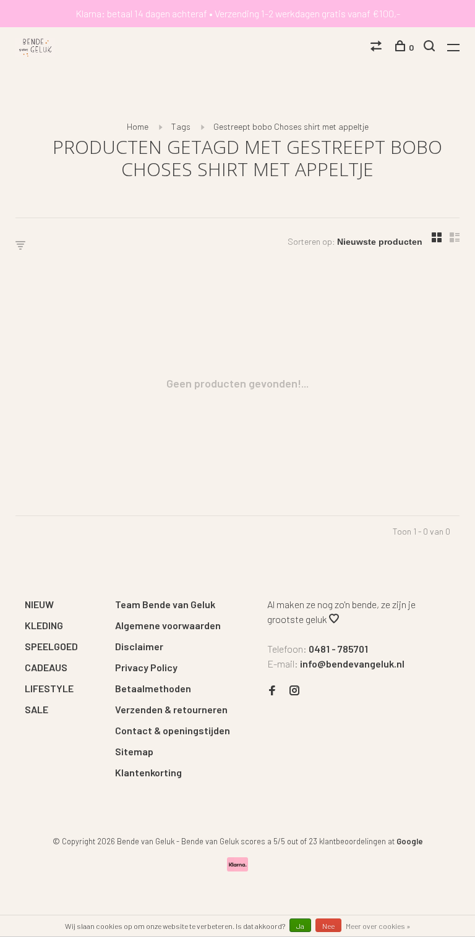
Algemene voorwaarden (168, 625)
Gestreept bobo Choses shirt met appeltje (291, 126)
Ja (300, 926)
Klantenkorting (148, 772)
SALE (36, 709)
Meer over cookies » (378, 926)
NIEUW (39, 604)
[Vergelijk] (377, 47)
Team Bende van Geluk (165, 604)
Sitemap (134, 751)
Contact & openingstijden (172, 730)
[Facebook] (272, 691)
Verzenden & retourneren (171, 709)
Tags (180, 126)
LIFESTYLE (49, 688)
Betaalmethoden (153, 688)
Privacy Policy (146, 667)
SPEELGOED (51, 646)
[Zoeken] (431, 47)
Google (409, 841)
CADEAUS (46, 667)
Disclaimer (139, 646)
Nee (328, 926)
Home (137, 126)
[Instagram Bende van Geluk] (294, 691)
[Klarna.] (238, 867)
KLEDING (44, 625)
